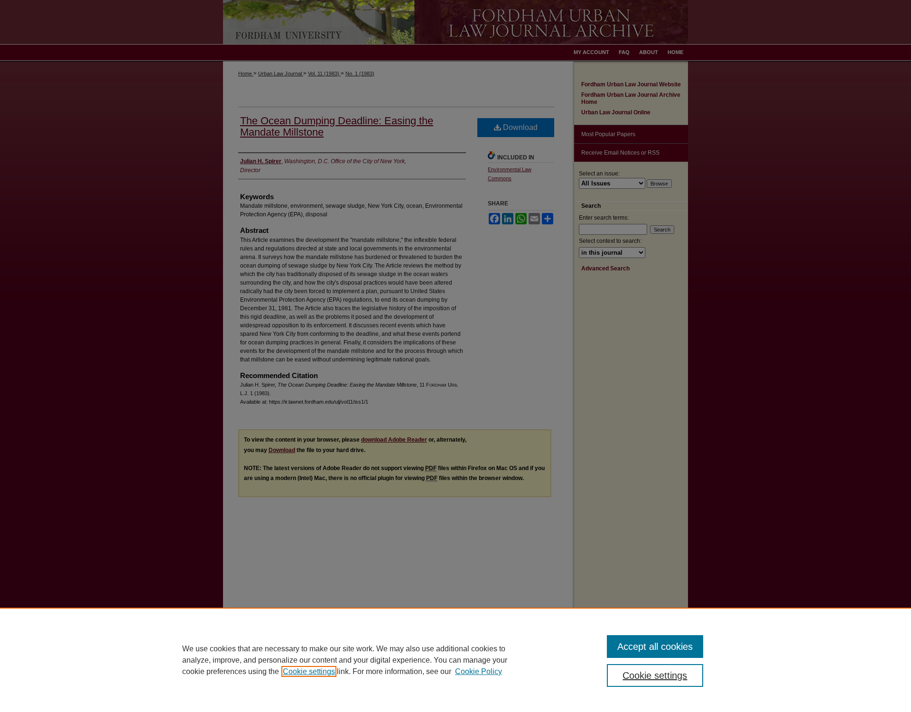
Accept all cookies (655, 646)
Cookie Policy (478, 671)
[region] (455, 660)
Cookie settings (309, 671)
